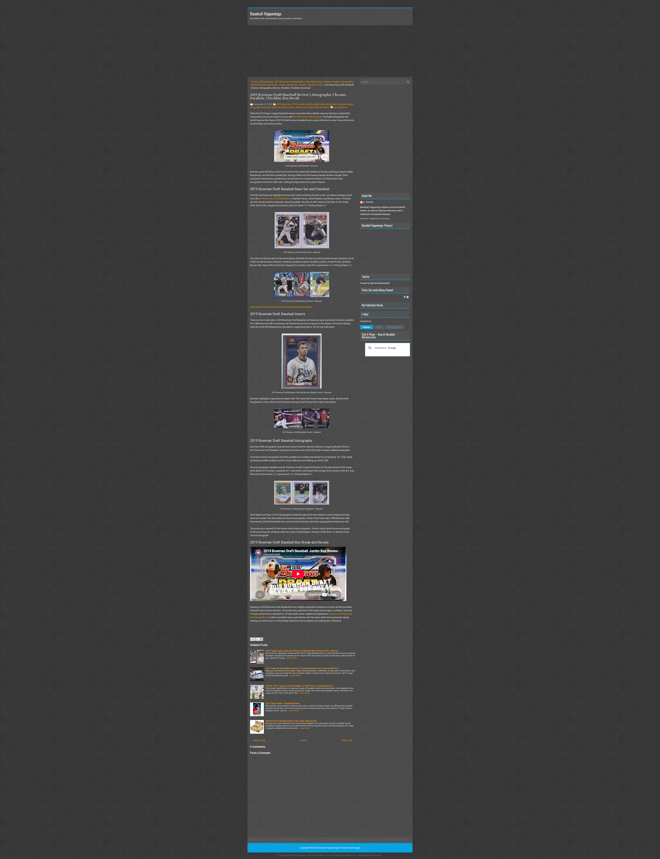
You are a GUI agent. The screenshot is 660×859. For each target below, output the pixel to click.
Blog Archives (394, 327)
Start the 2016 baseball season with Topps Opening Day (291, 721)
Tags (379, 327)
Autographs (347, 81)
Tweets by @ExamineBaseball (375, 283)
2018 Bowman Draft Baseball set (275, 198)
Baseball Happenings (265, 13)
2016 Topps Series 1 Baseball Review (282, 703)
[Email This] (251, 639)
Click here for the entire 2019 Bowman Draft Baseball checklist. (281, 307)
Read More (292, 658)
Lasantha (320, 855)
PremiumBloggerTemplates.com (341, 855)
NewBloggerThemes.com (369, 855)
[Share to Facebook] (261, 639)
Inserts (282, 85)
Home (254, 81)
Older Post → (348, 740)
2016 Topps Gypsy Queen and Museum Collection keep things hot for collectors (302, 651)
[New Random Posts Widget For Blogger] (406, 297)
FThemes (292, 855)
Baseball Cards (258, 85)
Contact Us (365, 321)
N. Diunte (369, 202)
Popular (366, 327)
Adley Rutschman (313, 81)
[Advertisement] (330, 51)
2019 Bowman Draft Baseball (289, 81)
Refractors (292, 85)
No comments (340, 107)
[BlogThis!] (255, 639)
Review (302, 85)
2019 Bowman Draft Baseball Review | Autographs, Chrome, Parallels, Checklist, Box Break (298, 96)
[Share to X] (258, 639)
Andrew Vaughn (332, 81)
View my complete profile (375, 219)
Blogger (356, 847)
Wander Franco (315, 85)
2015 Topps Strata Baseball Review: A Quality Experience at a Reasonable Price (302, 668)
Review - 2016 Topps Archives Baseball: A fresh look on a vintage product (299, 686)
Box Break (272, 85)
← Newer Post (258, 740)
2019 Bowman (266, 81)
